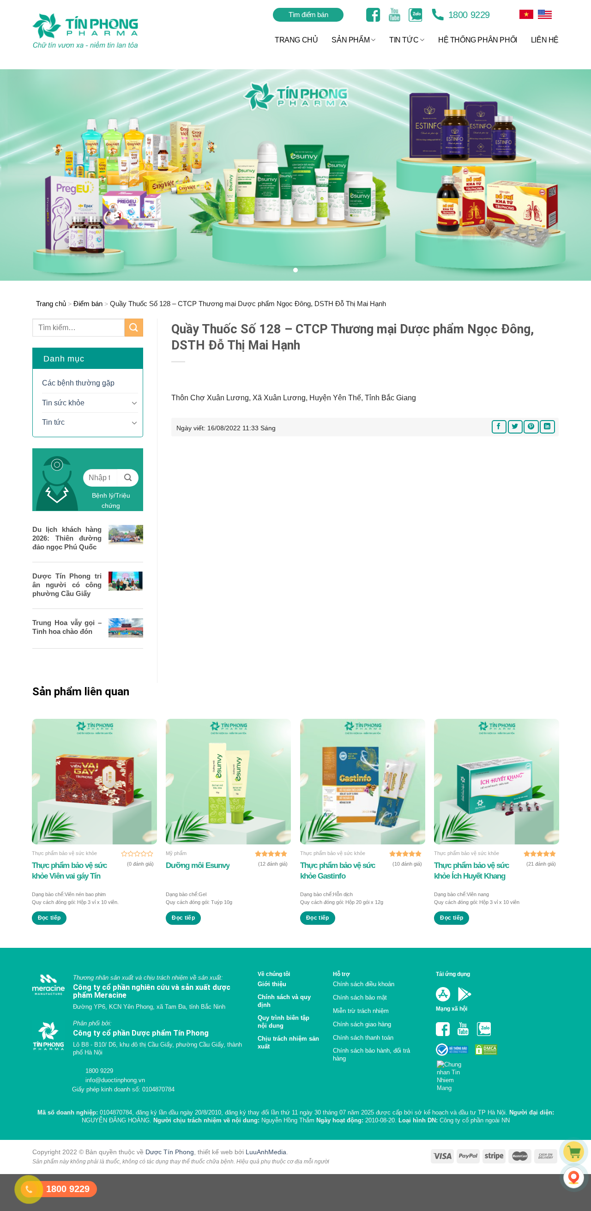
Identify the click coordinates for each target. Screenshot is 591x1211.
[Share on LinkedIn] (547, 427)
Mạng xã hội (451, 1009)
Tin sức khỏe (63, 403)
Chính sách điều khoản (363, 984)
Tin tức (53, 422)
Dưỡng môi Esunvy (197, 865)
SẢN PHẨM (350, 40)
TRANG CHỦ (296, 40)
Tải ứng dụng (453, 974)
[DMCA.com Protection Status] (485, 1049)
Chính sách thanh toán (363, 1037)
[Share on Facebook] (499, 427)
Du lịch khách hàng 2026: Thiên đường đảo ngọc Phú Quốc (67, 538)
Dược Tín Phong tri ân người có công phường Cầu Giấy (67, 584)
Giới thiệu (272, 984)
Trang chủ (51, 303)
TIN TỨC (403, 40)
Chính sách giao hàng (362, 1024)
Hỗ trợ (341, 974)
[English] (526, 14)
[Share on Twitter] (515, 427)
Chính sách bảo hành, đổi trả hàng (371, 1054)
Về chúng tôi (274, 974)
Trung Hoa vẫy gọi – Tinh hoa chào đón (67, 627)
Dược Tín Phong (169, 1152)
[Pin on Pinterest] (531, 427)
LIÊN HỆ (545, 40)
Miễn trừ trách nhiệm (361, 1010)
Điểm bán (88, 303)
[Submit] (134, 328)
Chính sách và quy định (284, 1001)
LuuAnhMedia (266, 1152)
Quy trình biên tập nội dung (283, 1021)
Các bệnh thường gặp (78, 383)
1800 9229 (468, 15)
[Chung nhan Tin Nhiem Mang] (453, 1073)
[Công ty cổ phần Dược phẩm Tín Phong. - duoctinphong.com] (96, 30)
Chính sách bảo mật (360, 997)
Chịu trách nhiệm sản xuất (288, 1042)
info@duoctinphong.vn (114, 1080)
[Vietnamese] (545, 14)
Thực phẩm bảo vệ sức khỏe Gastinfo (337, 870)
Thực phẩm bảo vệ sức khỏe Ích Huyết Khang (471, 870)
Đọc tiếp (49, 918)
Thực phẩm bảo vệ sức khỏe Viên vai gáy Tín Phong (69, 870)
